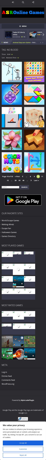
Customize (23, 449)
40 (23, 180)
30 (19, 180)
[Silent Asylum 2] (7, 341)
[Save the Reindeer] (29, 291)
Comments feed (8, 380)
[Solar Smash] (18, 354)
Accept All (23, 443)
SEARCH (23, 2)
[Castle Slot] (28, 253)
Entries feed (7, 376)
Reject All (23, 455)
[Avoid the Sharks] (29, 279)
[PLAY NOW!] (8, 34)
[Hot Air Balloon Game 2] (18, 315)
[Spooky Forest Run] (7, 254)
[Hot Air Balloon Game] (7, 291)
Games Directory (9, 236)
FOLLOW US (33, 2)
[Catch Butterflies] (29, 326)
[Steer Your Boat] (7, 266)
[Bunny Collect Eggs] (7, 354)
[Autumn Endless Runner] (18, 291)
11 (42, 176)
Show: (4, 54)
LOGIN (12, 2)
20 (15, 180)
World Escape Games (10, 220)
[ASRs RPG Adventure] (29, 266)
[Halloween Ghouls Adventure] (18, 341)
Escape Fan (6, 228)
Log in (4, 372)
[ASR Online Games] (23, 12)
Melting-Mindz (8, 224)
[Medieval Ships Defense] (7, 314)
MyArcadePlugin (27, 400)
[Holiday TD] (7, 325)
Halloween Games (9, 232)
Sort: (3, 58)
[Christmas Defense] (7, 279)
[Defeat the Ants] (29, 341)
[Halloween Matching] (18, 326)
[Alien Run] (17, 253)
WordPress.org (8, 384)
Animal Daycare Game (22, 42)
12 (8, 180)
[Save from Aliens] (29, 314)
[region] (23, 441)
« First (17, 176)
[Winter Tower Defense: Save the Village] (18, 269)
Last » (36, 180)
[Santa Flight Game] (18, 281)
